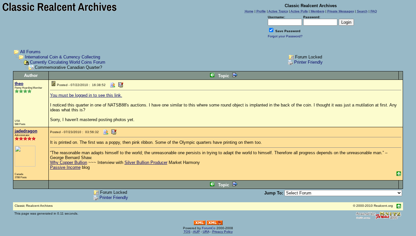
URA (206, 231)
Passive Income (65, 167)
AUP (196, 231)
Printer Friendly (308, 62)
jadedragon (26, 131)
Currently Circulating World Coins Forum (67, 62)
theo (19, 83)
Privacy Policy (222, 231)
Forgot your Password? (285, 36)
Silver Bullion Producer (145, 162)
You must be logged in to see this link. (86, 95)
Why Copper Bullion (68, 162)
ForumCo (208, 228)
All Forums (30, 51)
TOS (187, 231)
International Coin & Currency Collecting (62, 57)
